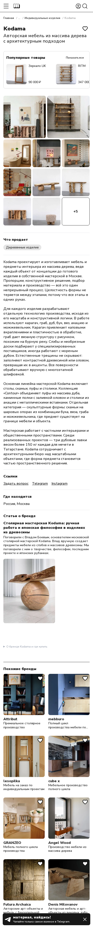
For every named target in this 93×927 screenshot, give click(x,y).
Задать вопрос (15, 483)
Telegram (40, 483)
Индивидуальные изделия (42, 18)
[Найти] (85, 6)
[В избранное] (85, 28)
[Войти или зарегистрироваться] (78, 6)
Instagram (59, 483)
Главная (8, 18)
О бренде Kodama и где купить (26, 646)
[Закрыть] (84, 919)
